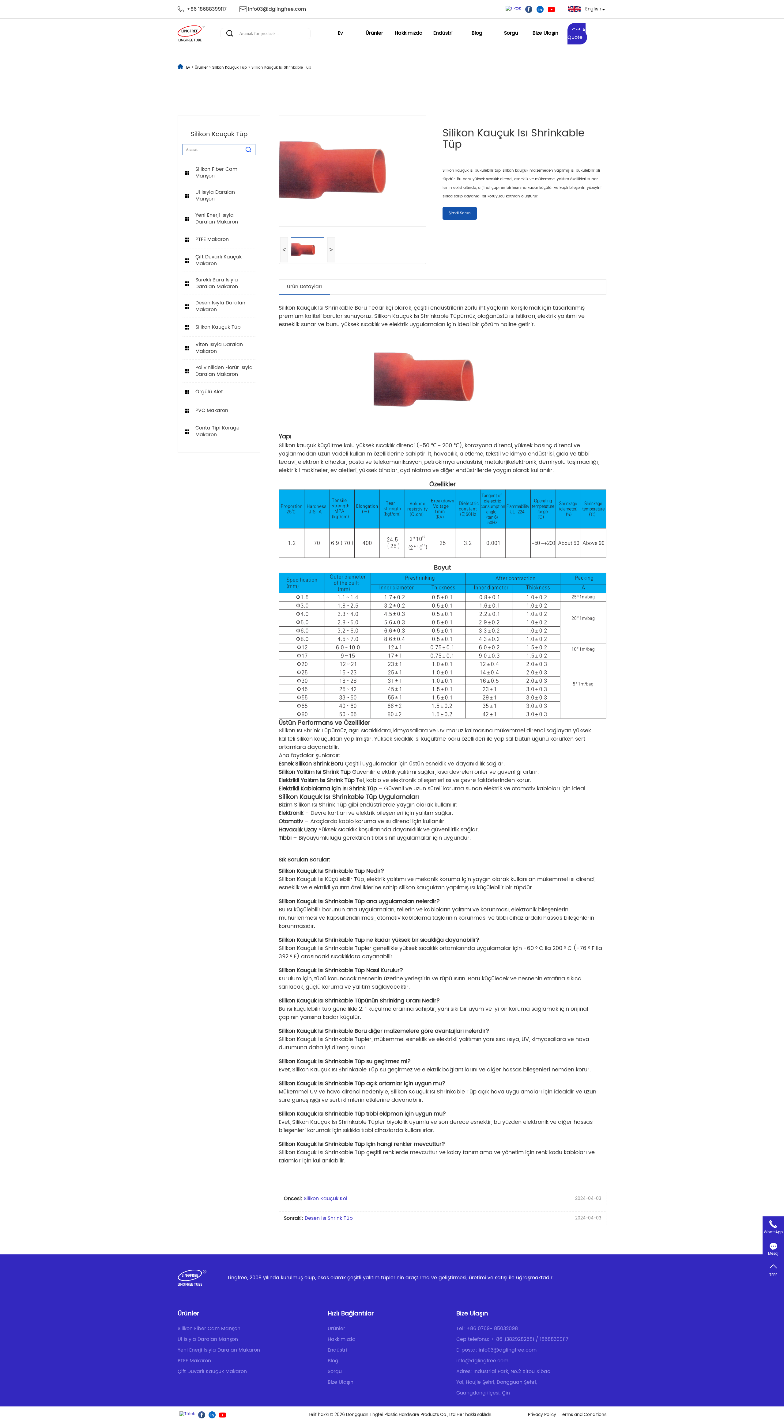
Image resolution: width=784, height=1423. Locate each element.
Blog (477, 33)
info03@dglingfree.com (277, 9)
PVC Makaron (211, 410)
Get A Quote (576, 33)
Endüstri (443, 33)
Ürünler (374, 33)
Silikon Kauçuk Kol (325, 1199)
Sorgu (511, 33)
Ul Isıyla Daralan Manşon (215, 195)
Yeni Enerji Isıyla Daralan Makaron (216, 218)
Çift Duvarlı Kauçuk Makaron (218, 260)
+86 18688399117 (207, 9)
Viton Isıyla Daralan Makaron (219, 348)
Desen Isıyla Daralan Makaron (220, 306)
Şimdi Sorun (460, 213)
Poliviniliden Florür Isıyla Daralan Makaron (224, 371)
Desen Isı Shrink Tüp (329, 1218)
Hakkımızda (409, 33)
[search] (248, 149)
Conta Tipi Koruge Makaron (217, 431)
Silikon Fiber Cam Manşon (216, 172)
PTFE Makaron (212, 239)
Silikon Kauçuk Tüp (230, 68)
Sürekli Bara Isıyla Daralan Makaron (216, 283)
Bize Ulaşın (545, 33)
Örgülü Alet (209, 391)
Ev (340, 33)
